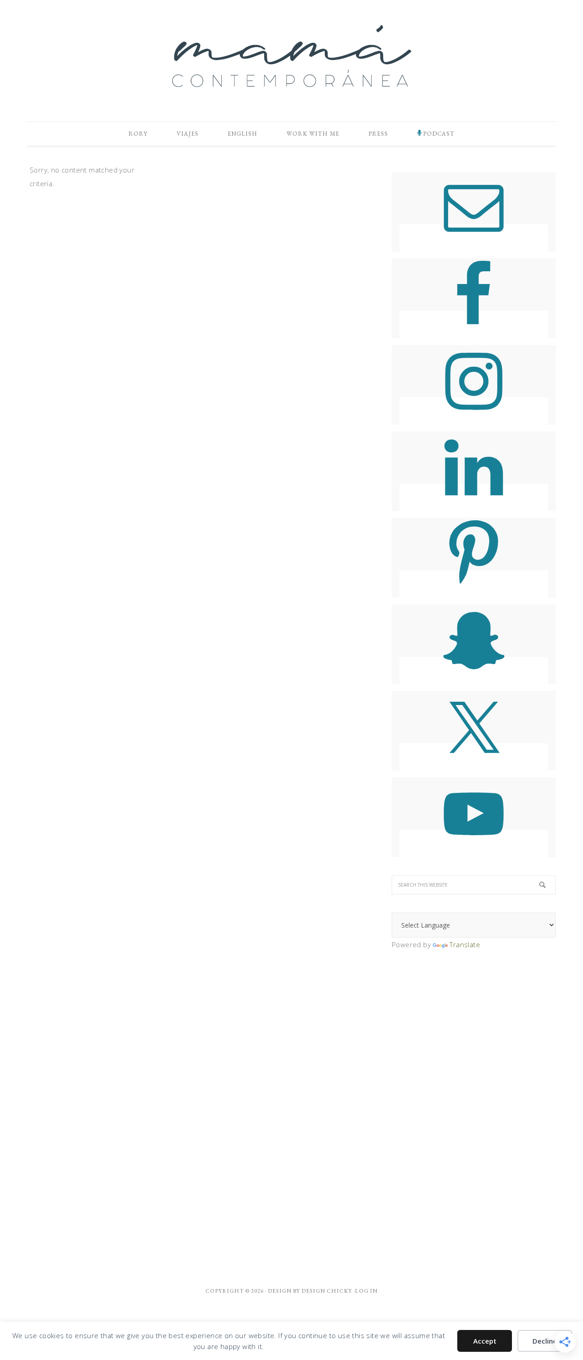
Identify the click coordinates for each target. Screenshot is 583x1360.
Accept (484, 1340)
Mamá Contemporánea (291, 56)
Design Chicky (327, 1290)
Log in (366, 1290)
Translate (465, 944)
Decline (544, 1340)
